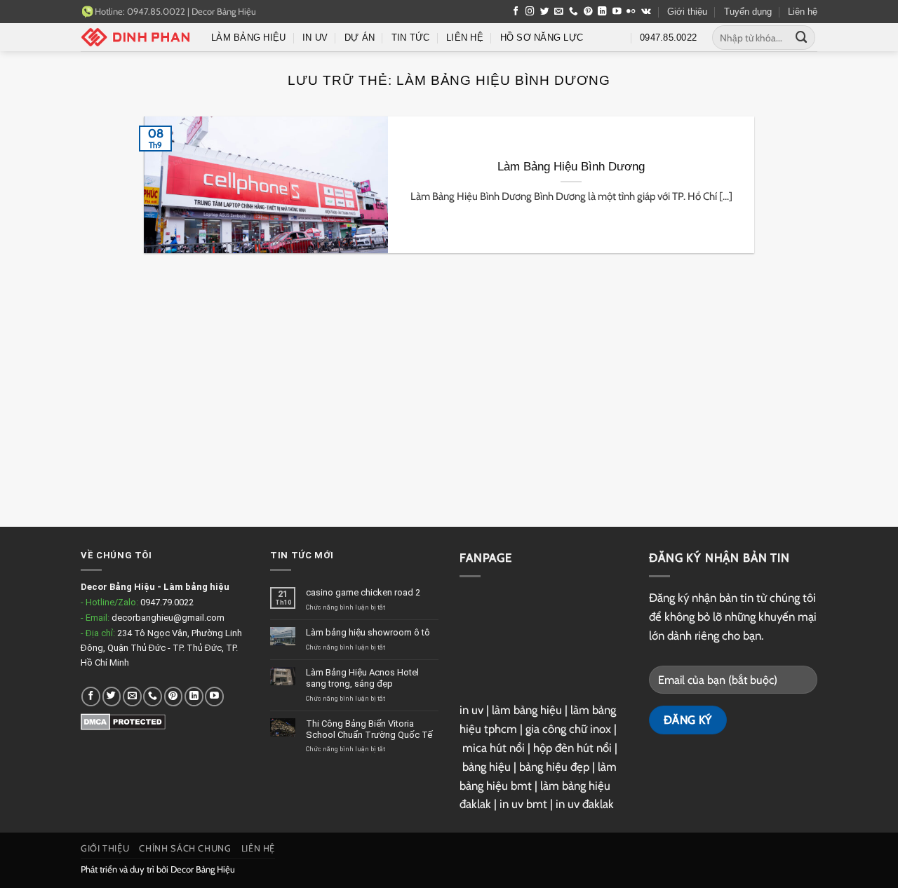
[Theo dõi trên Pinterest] (588, 12)
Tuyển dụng (748, 11)
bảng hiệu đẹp (554, 767)
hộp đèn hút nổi (572, 748)
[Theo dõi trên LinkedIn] (602, 12)
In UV (315, 37)
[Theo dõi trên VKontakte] (645, 12)
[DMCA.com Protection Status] (123, 721)
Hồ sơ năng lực (542, 37)
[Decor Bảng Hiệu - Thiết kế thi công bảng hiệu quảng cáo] (135, 37)
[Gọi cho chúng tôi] (573, 12)
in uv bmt (523, 804)
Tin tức (410, 37)
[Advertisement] (449, 400)
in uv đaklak (585, 804)
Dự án (359, 37)
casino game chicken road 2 (363, 592)
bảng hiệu (486, 767)
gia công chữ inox (568, 729)
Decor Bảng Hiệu (224, 11)
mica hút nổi (493, 748)
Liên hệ (802, 11)
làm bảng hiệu (527, 710)
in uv (471, 710)
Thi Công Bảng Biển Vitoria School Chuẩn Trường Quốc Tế (369, 729)
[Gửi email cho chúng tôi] (558, 12)
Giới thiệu (687, 11)
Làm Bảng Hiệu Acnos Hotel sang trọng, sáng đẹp (362, 678)
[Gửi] (802, 37)
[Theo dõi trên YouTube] (617, 12)
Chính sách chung (185, 848)
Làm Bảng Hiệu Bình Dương (571, 166)
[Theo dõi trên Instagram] (530, 12)
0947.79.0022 (167, 602)
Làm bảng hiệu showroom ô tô (368, 632)
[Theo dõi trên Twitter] (544, 12)
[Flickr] (631, 12)
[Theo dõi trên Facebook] (516, 12)
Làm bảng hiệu (248, 37)
